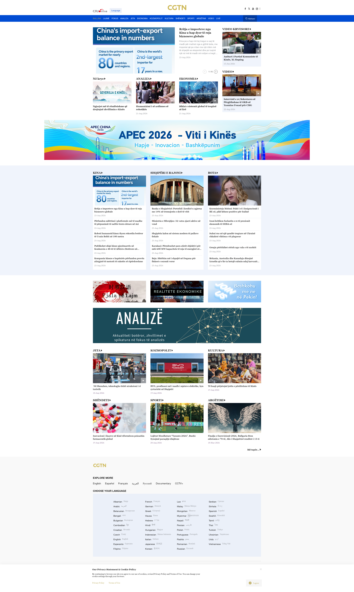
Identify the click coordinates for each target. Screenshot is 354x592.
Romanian (186, 544)
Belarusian (124, 511)
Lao (181, 501)
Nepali (183, 520)
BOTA (212, 172)
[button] (205, 72)
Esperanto (123, 544)
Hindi (150, 525)
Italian (152, 539)
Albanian (120, 501)
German (153, 506)
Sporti (156, 400)
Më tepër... (253, 449)
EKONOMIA (187, 78)
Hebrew (152, 520)
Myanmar (188, 515)
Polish (183, 530)
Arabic (120, 506)
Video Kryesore (235, 29)
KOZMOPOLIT (160, 350)
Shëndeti (101, 400)
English (97, 483)
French (152, 501)
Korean (152, 548)
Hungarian (154, 530)
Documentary (163, 483)
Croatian (121, 530)
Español (109, 483)
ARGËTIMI (216, 400)
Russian (185, 548)
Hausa (151, 515)
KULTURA (215, 350)
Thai (213, 525)
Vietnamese (219, 544)
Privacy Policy (98, 583)
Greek (152, 511)
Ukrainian (219, 534)
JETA (96, 350)
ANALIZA (143, 78)
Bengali (119, 515)
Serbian (216, 501)
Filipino (120, 548)
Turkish (216, 530)
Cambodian (121, 525)
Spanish (216, 511)
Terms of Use (114, 583)
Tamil (214, 520)
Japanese (153, 544)
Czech (119, 534)
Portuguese (187, 534)
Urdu (213, 539)
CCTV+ (179, 483)
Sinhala (216, 506)
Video (227, 71)
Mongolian (186, 511)
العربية (135, 483)
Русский (147, 483)
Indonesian (158, 534)
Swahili (217, 515)
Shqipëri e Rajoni (165, 172)
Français (123, 483)
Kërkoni (251, 18)
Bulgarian (123, 520)
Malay (186, 506)
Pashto (183, 539)
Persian (184, 525)
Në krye (98, 78)
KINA (97, 172)
